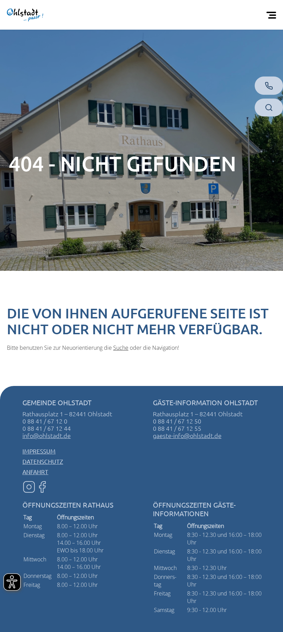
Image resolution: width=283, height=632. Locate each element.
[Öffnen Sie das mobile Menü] (272, 15)
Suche (120, 347)
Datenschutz (42, 461)
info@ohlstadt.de (46, 435)
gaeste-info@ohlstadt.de (187, 435)
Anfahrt (35, 471)
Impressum (39, 451)
